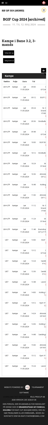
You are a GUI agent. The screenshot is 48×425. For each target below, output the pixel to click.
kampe (15, 87)
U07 (6, 240)
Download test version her (16, 397)
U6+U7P (6, 87)
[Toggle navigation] (43, 10)
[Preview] (43, 70)
